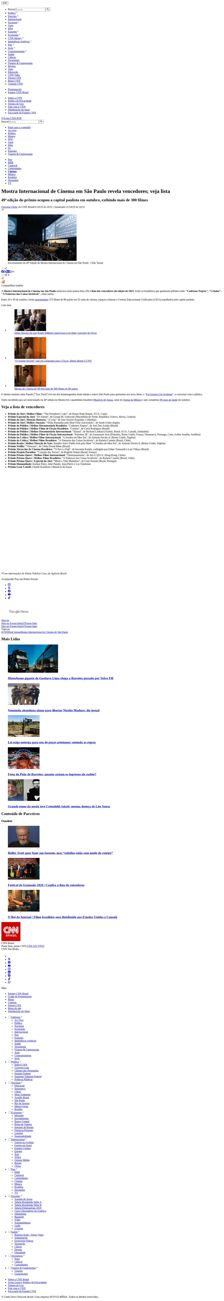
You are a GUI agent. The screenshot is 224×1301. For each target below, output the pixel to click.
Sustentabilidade (22, 1136)
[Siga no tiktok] (9, 598)
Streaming (13, 180)
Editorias (15, 1017)
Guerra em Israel (23, 1145)
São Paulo (19, 1100)
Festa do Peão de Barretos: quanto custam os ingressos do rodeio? (52, 774)
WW (10, 139)
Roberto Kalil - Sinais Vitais (28, 1234)
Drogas (18, 1249)
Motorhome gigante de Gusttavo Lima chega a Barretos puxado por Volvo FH (60, 678)
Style (10, 48)
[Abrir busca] (47, 9)
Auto (10, 69)
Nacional (12, 22)
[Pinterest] (9, 975)
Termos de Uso (16, 103)
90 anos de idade (168, 399)
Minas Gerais (21, 1106)
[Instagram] (9, 969)
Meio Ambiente (22, 1094)
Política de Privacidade (19, 100)
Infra (10, 28)
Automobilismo (22, 1222)
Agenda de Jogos (23, 1199)
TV (9, 183)
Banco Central (21, 1121)
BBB (10, 162)
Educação (13, 72)
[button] (112, 236)
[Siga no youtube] (9, 594)
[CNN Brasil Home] (11, 118)
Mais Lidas (10, 639)
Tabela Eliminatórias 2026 (27, 1208)
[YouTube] (9, 966)
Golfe (17, 1225)
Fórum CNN (14, 78)
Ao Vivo (18, 1020)
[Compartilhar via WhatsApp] (10, 272)
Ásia (16, 1154)
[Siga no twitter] (9, 588)
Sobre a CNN (15, 98)
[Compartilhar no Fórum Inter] (3, 282)
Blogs (11, 999)
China (17, 1166)
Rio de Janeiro (21, 1103)
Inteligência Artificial (19, 41)
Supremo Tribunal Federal (27, 1076)
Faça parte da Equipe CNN (22, 112)
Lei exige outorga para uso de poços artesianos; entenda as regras (52, 742)
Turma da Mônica (132, 399)
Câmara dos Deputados (26, 1070)
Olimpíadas (20, 1213)
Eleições (12, 16)
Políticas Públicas (23, 1079)
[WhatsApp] (9, 982)
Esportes (12, 31)
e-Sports (18, 1228)
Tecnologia (13, 60)
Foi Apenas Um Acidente (159, 394)
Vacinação (19, 1243)
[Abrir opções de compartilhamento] (7, 275)
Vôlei (17, 1219)
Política (12, 13)
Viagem (18, 1271)
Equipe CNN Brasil (18, 92)
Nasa (17, 1258)
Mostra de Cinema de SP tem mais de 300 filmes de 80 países (46, 388)
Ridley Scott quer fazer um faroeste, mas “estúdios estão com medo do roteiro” (60, 853)
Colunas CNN (15, 83)
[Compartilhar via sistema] (2, 278)
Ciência (12, 57)
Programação (14, 89)
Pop (10, 44)
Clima (17, 1091)
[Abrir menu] (4, 3)
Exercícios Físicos (23, 1240)
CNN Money (15, 38)
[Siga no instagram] (9, 585)
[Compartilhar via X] (5, 272)
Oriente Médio (22, 1160)
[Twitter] (9, 959)
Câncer (18, 1246)
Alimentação (21, 1237)
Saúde (11, 54)
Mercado (19, 1115)
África (17, 1157)
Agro (10, 25)
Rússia (17, 1163)
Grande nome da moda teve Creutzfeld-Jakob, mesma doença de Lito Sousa (59, 806)
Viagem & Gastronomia (20, 63)
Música (11, 174)
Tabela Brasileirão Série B (27, 1205)
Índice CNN (20, 1064)
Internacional (14, 19)
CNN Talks (14, 75)
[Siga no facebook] (9, 591)
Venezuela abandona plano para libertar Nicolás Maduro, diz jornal (53, 710)
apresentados (41, 299)
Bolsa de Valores (23, 1124)
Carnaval (12, 165)
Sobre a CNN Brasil (18, 1279)
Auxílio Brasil (21, 1097)
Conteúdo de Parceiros (20, 814)
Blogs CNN (14, 80)
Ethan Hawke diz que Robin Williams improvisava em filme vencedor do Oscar (55, 333)
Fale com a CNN (17, 106)
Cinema (18, 1181)
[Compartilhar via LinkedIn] (8, 272)
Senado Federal (22, 1073)
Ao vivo (12, 130)
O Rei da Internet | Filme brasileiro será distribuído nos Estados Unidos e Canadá (62, 917)
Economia (13, 35)
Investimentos (21, 1118)
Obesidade (19, 1252)
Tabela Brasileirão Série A (27, 1202)
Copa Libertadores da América (30, 1211)
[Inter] (10, 956)
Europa (18, 1151)
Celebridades (14, 168)
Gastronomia (21, 1273)
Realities (12, 177)
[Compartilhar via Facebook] (2, 272)
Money (11, 136)
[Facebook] (9, 962)
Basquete (19, 1216)
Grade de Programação (20, 996)
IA (9, 148)
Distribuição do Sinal (19, 109)
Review (12, 66)
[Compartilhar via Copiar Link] (13, 272)
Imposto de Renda (23, 1127)
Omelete (6, 821)
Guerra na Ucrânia (24, 1142)
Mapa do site (14, 1008)
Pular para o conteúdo (19, 127)
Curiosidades (21, 1264)
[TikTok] (9, 979)
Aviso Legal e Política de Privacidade (27, 1282)
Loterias (18, 1133)
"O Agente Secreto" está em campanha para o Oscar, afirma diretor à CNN (53, 360)
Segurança (19, 1088)
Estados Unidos (22, 1148)
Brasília (18, 1109)
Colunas (12, 1002)
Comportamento (16, 51)
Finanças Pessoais (23, 1130)
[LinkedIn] (9, 972)
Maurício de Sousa (103, 399)
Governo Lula (21, 1067)
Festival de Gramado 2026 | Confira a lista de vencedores (46, 885)
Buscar (11, 9)
